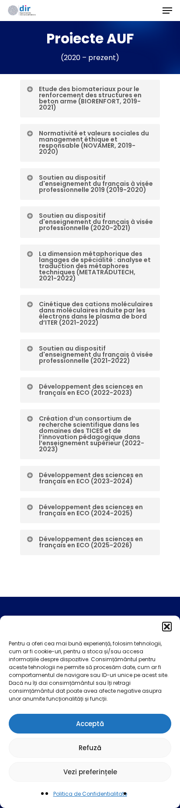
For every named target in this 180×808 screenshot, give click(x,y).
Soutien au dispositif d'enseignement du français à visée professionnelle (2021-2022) (96, 354)
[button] (167, 626)
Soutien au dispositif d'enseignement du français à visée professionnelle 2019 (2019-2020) (96, 183)
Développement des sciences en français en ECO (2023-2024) (91, 478)
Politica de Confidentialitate (90, 793)
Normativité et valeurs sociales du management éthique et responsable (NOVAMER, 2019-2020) (94, 142)
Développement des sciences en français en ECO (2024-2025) (91, 510)
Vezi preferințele (90, 771)
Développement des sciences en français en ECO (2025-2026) (91, 542)
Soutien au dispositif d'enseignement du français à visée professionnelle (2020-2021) (96, 221)
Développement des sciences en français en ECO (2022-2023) (91, 389)
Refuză (90, 747)
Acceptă (90, 723)
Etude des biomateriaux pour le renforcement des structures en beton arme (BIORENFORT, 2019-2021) (90, 98)
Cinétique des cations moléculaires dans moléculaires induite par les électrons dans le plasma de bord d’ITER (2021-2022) (96, 313)
